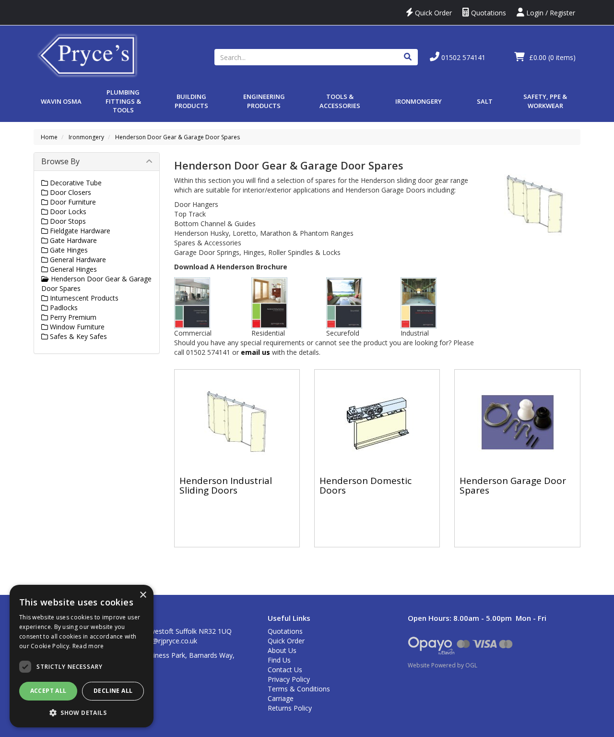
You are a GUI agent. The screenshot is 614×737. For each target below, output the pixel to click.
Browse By (60, 161)
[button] (81, 712)
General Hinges (72, 269)
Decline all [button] (113, 691)
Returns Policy (290, 708)
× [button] (142, 595)
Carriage (281, 698)
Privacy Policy (289, 679)
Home (49, 137)
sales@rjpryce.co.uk (166, 640)
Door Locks (67, 211)
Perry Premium (72, 317)
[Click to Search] (408, 57)
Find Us (279, 660)
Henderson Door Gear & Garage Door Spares (177, 137)
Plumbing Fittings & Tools (123, 101)
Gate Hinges (68, 249)
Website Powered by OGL (442, 665)
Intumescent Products (83, 297)
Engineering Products (264, 101)
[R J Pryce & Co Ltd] (88, 54)
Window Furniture (76, 326)
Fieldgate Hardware (79, 230)
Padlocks (63, 307)
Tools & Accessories (339, 101)
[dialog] (82, 656)
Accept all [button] (48, 691)
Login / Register (549, 12)
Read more (88, 646)
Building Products (191, 101)
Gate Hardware (72, 240)
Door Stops (67, 221)
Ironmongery (418, 101)
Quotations (487, 12)
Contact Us (285, 669)
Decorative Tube (75, 182)
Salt (485, 101)
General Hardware (77, 259)
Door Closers (69, 192)
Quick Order (432, 12)
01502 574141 (462, 57)
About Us (282, 650)
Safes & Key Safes (77, 336)
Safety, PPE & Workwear (545, 101)
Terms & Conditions (299, 688)
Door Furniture (72, 201)
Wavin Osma (61, 101)
